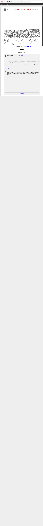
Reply (8, 68)
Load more (22, 93)
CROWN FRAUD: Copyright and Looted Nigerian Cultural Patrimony (22, 9)
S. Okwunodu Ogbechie (27, 46)
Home (7, 4)
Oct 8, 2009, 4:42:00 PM (13, 71)
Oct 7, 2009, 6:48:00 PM (20, 55)
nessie (8, 71)
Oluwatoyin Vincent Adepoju (11, 55)
